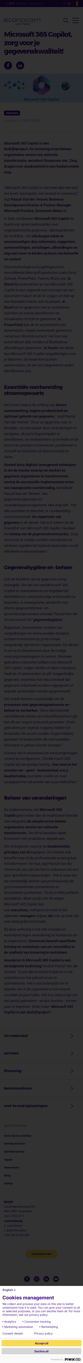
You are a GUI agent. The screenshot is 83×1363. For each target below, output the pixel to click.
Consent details (12, 1333)
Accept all (41, 1343)
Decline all (41, 1351)
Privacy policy (43, 1333)
